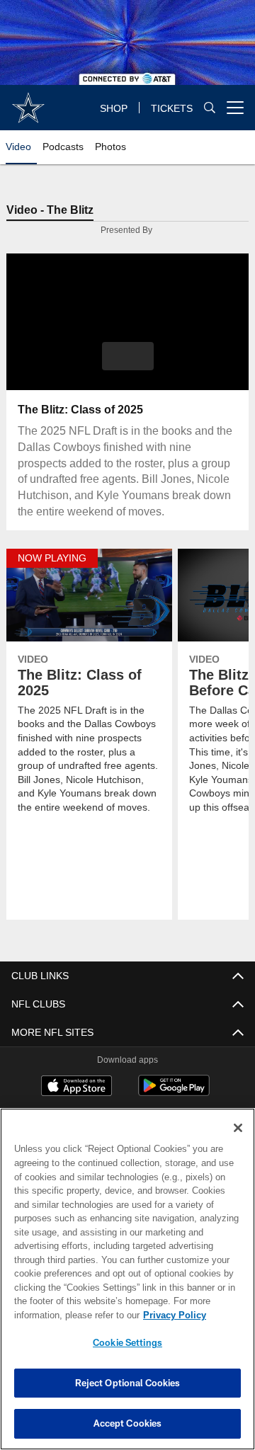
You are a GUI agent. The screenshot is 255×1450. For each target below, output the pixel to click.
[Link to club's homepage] (28, 102)
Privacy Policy (61, 1314)
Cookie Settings (127, 1342)
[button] (127, 357)
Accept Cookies (128, 1423)
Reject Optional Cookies (128, 1382)
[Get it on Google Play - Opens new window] (174, 1093)
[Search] (209, 108)
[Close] (238, 1127)
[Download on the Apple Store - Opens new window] (76, 1088)
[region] (127, 1279)
